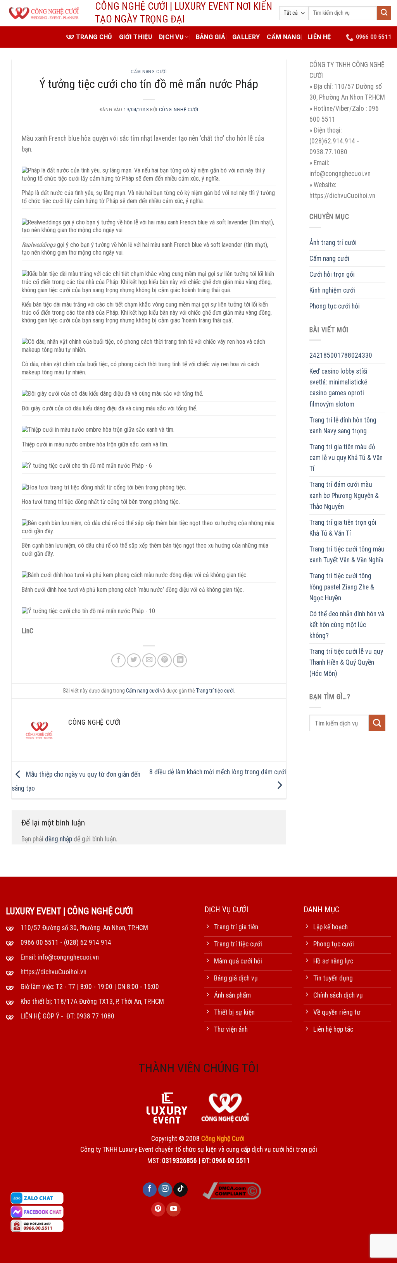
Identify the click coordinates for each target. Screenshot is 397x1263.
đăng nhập (58, 839)
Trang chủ (94, 37)
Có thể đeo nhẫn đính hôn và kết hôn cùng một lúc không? (346, 624)
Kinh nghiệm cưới (332, 290)
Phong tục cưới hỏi (334, 306)
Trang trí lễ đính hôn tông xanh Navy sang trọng (342, 425)
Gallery (246, 37)
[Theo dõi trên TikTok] (180, 1189)
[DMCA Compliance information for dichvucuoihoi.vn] (231, 1190)
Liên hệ (319, 37)
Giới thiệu (135, 37)
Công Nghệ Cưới (178, 109)
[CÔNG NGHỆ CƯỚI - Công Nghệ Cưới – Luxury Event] (44, 13)
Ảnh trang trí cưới (333, 242)
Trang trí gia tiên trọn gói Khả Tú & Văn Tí (342, 528)
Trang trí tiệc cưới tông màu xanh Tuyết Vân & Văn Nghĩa (347, 554)
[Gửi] (384, 13)
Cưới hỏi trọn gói (332, 274)
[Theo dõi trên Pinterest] (158, 1209)
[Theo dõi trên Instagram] (165, 1189)
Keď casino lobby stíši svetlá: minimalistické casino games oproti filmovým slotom (338, 387)
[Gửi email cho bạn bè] (149, 660)
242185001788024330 (340, 355)
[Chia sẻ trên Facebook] (118, 660)
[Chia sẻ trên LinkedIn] (180, 660)
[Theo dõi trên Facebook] (150, 1189)
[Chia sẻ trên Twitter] (134, 660)
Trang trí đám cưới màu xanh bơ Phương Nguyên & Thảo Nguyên (344, 495)
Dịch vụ (171, 37)
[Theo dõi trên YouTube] (173, 1209)
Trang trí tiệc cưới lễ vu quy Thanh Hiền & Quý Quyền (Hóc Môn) (346, 662)
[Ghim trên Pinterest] (164, 660)
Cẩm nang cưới (149, 71)
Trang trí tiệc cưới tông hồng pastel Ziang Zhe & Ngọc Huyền (341, 586)
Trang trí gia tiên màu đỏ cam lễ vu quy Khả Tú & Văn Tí (346, 457)
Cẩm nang (283, 37)
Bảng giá (211, 37)
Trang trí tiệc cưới (215, 690)
